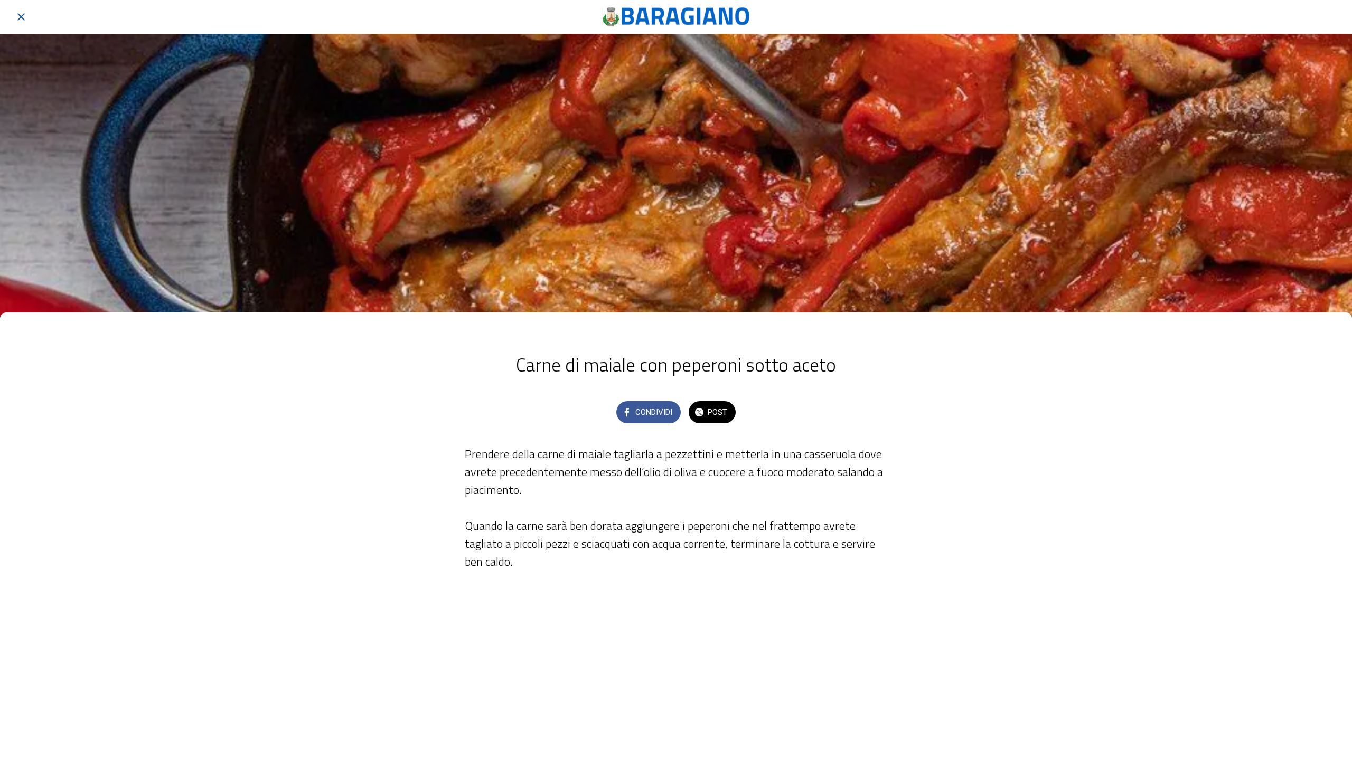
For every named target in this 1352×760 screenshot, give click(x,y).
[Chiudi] (21, 17)
